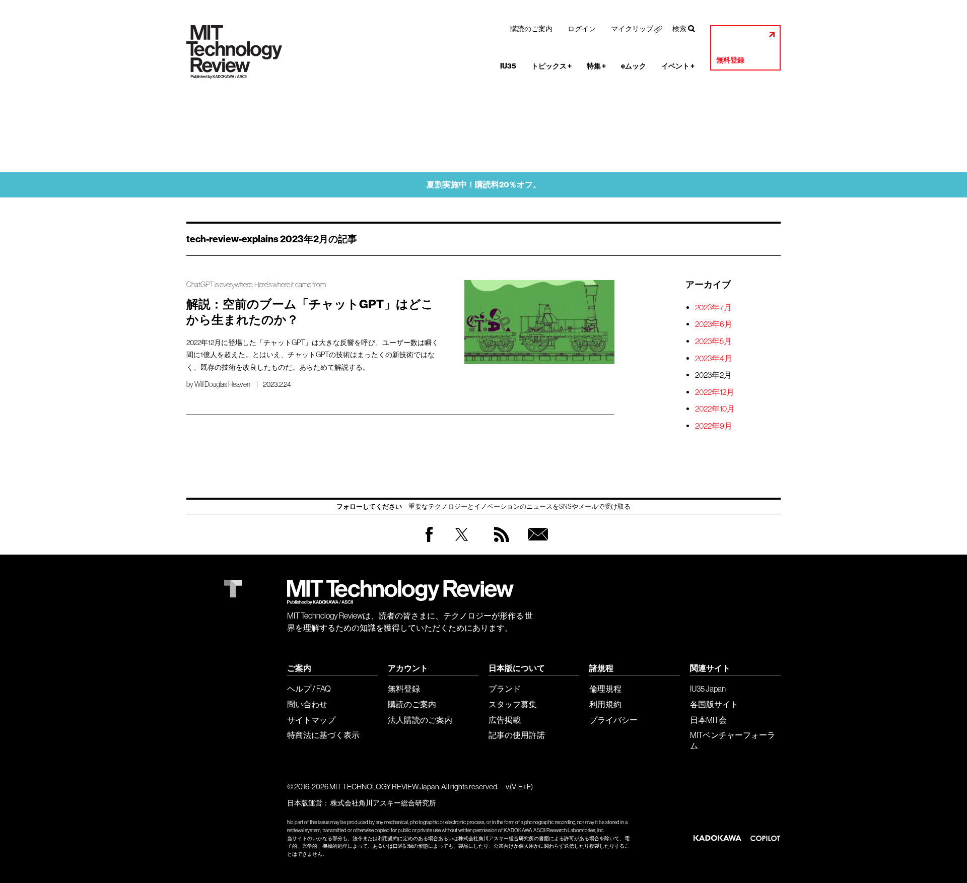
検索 (679, 29)
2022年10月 (715, 408)
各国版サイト (714, 704)
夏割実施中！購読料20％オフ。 (484, 184)
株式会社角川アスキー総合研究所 (383, 803)
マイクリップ (632, 29)
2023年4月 (713, 358)
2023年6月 (713, 323)
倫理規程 (605, 688)
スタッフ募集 (513, 704)
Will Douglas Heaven (222, 384)
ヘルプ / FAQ (309, 688)
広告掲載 (505, 719)
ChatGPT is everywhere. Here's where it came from (256, 285)
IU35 (508, 66)
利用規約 (605, 704)
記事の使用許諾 (517, 734)
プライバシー (613, 719)
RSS (499, 544)
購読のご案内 (531, 29)
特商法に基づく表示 (323, 734)
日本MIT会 (708, 719)
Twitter (461, 544)
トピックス (551, 66)
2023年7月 (713, 307)
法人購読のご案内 (420, 719)
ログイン (582, 29)
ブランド (505, 688)
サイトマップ (311, 719)
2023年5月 (713, 341)
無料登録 (730, 60)
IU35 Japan (708, 688)
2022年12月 (714, 391)
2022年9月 (713, 425)
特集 (596, 66)
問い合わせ (307, 704)
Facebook (429, 541)
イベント (678, 66)
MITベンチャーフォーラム (732, 740)
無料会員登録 (536, 544)
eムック (633, 66)
